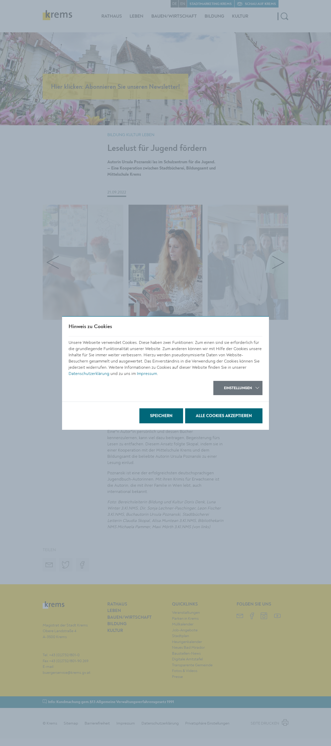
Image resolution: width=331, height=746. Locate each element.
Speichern (161, 416)
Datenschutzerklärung (89, 373)
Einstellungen (238, 388)
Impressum (147, 373)
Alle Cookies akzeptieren (224, 416)
